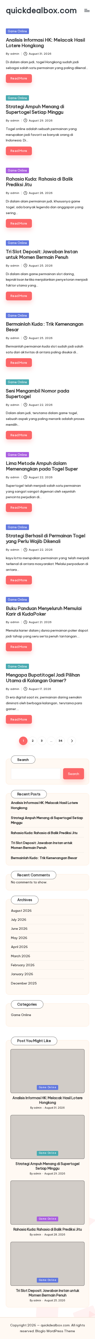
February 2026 (23, 965)
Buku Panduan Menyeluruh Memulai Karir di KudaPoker (44, 611)
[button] (71, 741)
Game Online (17, 31)
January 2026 (22, 974)
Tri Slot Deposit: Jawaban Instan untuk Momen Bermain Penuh (42, 254)
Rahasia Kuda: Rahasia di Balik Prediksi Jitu (39, 181)
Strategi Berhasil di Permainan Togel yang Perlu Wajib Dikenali (45, 538)
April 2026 (19, 947)
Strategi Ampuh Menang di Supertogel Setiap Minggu (35, 109)
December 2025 (24, 983)
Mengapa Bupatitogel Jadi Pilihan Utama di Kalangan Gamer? (43, 677)
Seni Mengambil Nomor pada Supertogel (37, 393)
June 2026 (19, 928)
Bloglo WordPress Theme (55, 1331)
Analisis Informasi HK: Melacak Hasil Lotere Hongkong (45, 42)
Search (23, 759)
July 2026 (18, 919)
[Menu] (86, 10)
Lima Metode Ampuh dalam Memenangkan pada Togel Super (42, 466)
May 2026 (19, 938)
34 (60, 740)
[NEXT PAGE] (71, 741)
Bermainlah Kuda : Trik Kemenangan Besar (44, 326)
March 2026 (20, 956)
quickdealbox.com (41, 10)
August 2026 (21, 910)
